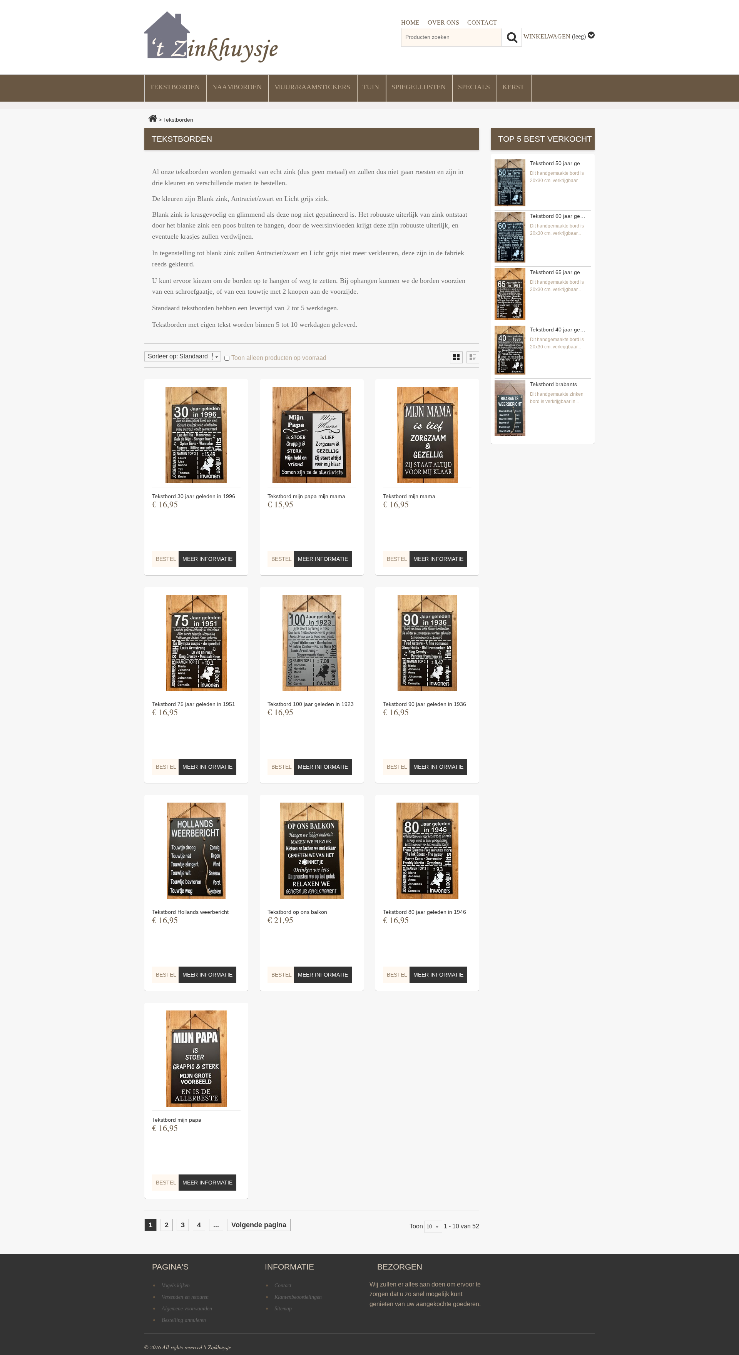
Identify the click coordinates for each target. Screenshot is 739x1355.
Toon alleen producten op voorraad (278, 358)
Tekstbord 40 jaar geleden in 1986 (557, 329)
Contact (282, 1285)
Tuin (371, 87)
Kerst (513, 87)
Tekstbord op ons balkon (297, 912)
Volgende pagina (258, 1225)
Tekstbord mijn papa (176, 1120)
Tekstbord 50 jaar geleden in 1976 (557, 163)
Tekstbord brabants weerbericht (557, 384)
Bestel (166, 559)
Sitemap (283, 1309)
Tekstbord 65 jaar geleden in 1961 (557, 272)
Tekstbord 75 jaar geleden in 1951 (193, 704)
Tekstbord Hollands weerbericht (190, 912)
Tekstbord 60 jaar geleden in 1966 (557, 216)
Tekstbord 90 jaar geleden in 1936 (424, 704)
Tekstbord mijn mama (409, 496)
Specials (474, 87)
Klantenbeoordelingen (298, 1297)
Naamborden (237, 87)
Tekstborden (175, 87)
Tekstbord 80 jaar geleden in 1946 (424, 912)
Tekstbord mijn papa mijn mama (306, 496)
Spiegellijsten (418, 87)
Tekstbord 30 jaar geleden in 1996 (193, 496)
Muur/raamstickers (312, 87)
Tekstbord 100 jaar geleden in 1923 (311, 704)
